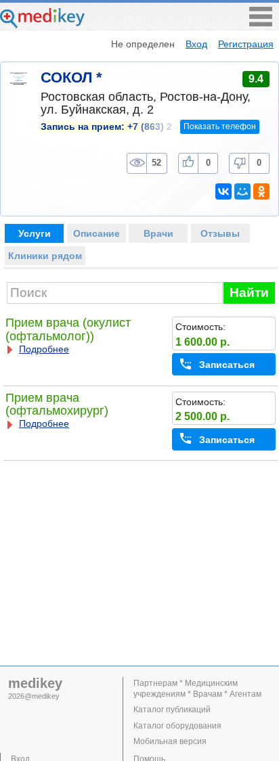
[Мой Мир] (242, 191)
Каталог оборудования (177, 726)
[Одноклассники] (261, 191)
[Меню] (260, 22)
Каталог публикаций (172, 709)
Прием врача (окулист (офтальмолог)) (68, 329)
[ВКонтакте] (223, 191)
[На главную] (42, 24)
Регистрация (246, 44)
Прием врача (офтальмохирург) (56, 404)
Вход (196, 44)
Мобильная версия (170, 741)
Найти (249, 292)
